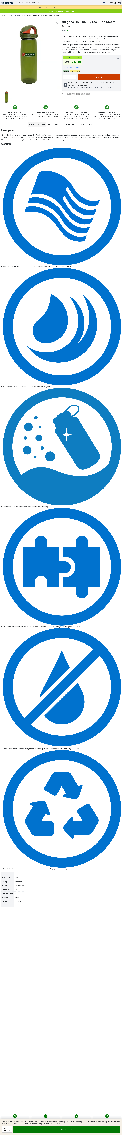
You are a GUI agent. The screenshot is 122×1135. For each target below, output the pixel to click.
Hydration (27, 16)
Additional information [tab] (55, 124)
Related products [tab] (72, 124)
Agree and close (66, 1129)
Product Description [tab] (37, 124)
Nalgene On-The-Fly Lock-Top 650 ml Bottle (45, 16)
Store (18, 3)
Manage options (7, 1129)
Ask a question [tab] (87, 124)
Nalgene (70, 30)
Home (3, 16)
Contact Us (35, 3)
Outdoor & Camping (13, 16)
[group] (30, 55)
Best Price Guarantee (73, 67)
